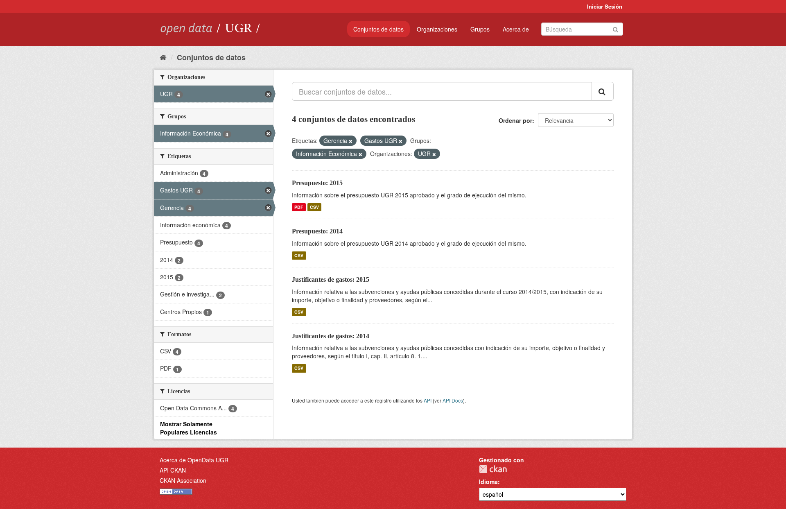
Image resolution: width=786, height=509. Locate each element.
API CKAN (173, 470)
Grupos (480, 29)
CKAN (493, 469)
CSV (314, 207)
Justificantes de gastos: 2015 (330, 279)
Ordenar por (515, 120)
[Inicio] (163, 57)
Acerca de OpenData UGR (194, 460)
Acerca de (516, 29)
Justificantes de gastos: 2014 (330, 336)
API (427, 400)
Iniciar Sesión (604, 6)
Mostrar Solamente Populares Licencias (188, 428)
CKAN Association (183, 480)
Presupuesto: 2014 (317, 231)
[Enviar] (615, 28)
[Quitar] (350, 141)
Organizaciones (437, 29)
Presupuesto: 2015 (317, 182)
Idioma (488, 481)
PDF (298, 207)
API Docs (453, 400)
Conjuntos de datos (378, 29)
